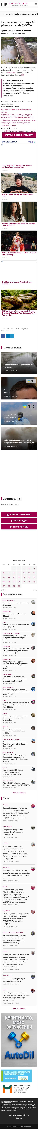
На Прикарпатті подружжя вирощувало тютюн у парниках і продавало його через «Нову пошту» (15, 665)
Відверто (6, 911)
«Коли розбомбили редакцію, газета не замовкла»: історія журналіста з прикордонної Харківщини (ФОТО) (14, 939)
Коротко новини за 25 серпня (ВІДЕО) (14, 615)
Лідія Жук (24, 329)
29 (14, 586)
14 (9, 577)
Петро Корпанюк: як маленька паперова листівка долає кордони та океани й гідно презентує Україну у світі (16, 996)
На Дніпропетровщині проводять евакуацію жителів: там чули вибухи (16, 638)
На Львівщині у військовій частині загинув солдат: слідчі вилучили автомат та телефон (16, 651)
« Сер (3, 590)
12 (34, 573)
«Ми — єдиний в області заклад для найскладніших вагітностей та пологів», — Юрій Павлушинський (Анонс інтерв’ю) (16, 874)
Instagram (15, 131)
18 (29, 577)
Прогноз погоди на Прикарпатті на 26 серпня (16, 604)
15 (14, 577)
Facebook (6, 131)
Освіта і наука (7, 674)
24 (24, 581)
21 (9, 581)
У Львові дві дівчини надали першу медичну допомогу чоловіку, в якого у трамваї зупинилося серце (18, 123)
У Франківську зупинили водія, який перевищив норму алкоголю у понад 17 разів (16, 692)
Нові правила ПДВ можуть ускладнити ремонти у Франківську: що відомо (13, 772)
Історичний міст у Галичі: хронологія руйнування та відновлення (13, 832)
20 (4, 581)
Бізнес (5, 768)
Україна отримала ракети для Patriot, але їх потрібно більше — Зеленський (15, 744)
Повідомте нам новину (20, 514)
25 (29, 581)
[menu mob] (36, 4)
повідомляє (11, 72)
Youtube (22, 131)
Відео (4, 622)
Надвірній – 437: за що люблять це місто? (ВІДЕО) (16, 626)
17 (24, 577)
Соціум (5, 713)
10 (24, 573)
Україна (5, 726)
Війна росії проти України (11, 633)
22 (14, 581)
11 (29, 573)
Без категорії (7, 611)
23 (19, 581)
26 (34, 581)
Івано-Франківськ (8, 600)
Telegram (32, 131)
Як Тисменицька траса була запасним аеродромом (14, 980)
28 (9, 586)
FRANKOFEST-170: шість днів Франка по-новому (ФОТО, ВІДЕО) (16, 784)
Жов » (34, 590)
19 (34, 577)
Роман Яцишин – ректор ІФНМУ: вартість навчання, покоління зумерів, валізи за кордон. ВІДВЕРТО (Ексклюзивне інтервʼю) (16, 919)
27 (4, 586)
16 (19, 577)
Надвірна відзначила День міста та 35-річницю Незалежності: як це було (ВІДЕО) (16, 705)
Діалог (7, 798)
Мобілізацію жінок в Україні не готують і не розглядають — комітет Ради (15, 718)
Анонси (6, 867)
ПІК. (22, 75)
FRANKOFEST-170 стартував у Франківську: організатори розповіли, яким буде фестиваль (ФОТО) (15, 758)
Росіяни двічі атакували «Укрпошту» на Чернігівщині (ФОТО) (14, 731)
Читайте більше (19, 793)
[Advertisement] (19, 474)
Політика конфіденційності (19, 1115)
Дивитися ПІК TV (20, 527)
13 (4, 577)
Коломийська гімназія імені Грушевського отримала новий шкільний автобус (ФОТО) (15, 679)
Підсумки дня (20, 521)
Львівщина (5, 331)
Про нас (19, 1118)
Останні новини (12, 594)
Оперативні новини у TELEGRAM (19, 135)
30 (19, 586)
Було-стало (7, 826)
